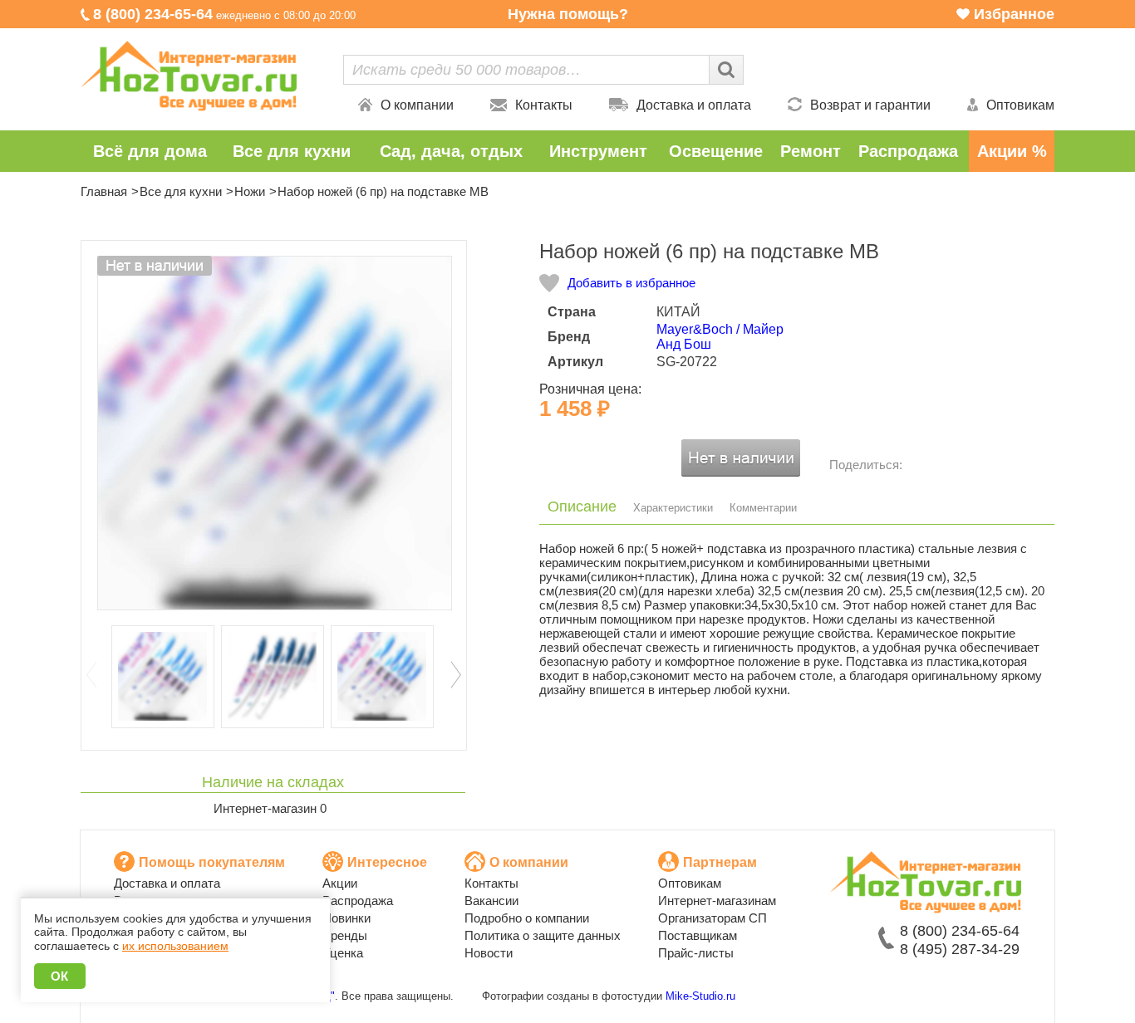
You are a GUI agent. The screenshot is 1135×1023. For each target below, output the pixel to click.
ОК (60, 976)
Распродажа (908, 151)
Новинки (346, 918)
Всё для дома (150, 151)
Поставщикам (697, 935)
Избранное (1014, 14)
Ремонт (810, 151)
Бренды (344, 935)
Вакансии (491, 900)
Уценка (342, 953)
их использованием (175, 945)
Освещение (716, 151)
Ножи (249, 191)
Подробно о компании (526, 918)
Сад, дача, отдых (451, 151)
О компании (417, 105)
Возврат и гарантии (870, 105)
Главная (104, 191)
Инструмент (598, 151)
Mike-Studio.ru (700, 996)
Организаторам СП (712, 918)
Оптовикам (1020, 105)
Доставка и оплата (693, 105)
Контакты (543, 105)
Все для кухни (292, 151)
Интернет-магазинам (717, 900)
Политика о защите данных (542, 935)
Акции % (1012, 151)
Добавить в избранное (631, 283)
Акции (339, 883)
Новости (488, 953)
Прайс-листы (696, 953)
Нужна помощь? (568, 14)
